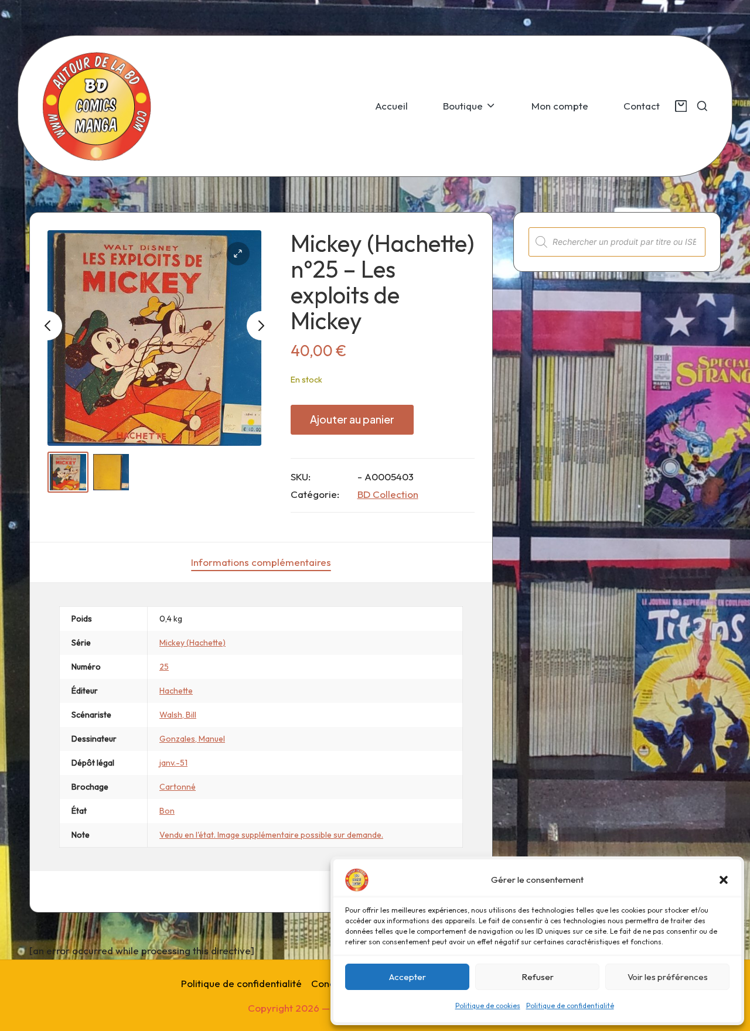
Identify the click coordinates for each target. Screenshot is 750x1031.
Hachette (176, 690)
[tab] (261, 562)
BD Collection (387, 494)
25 (164, 666)
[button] (723, 880)
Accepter (407, 976)
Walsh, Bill (177, 714)
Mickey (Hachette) (192, 642)
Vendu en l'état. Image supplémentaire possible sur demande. (271, 834)
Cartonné (177, 786)
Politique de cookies (487, 1005)
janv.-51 (173, 762)
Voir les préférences (668, 976)
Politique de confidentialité (570, 1005)
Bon (167, 810)
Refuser (537, 976)
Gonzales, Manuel (192, 738)
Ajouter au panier (352, 419)
